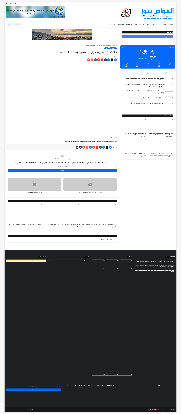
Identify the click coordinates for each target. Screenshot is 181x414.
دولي (160, 24)
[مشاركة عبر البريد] (80, 147)
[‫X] (112, 59)
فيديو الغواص (129, 24)
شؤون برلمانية (121, 24)
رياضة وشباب (148, 24)
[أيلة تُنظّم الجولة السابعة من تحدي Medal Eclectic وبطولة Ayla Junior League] (169, 105)
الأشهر (166, 73)
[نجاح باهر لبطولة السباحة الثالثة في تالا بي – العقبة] (98, 378)
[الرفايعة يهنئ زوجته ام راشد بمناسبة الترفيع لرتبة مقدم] (134, 145)
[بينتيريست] (102, 59)
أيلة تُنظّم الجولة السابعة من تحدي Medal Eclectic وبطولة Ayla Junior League (147, 103)
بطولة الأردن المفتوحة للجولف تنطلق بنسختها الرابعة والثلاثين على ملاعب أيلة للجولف (145, 97)
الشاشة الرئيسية (108, 45)
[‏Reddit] (98, 59)
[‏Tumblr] (105, 59)
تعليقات (130, 73)
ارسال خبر (17, 409)
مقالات (114, 24)
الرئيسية (114, 45)
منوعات (135, 24)
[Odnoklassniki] (92, 59)
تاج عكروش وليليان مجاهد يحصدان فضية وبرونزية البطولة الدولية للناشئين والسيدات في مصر (145, 78)
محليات (155, 24)
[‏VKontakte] (95, 59)
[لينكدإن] (108, 59)
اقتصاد (164, 24)
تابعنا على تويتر (42, 256)
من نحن (7, 409)
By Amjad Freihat (152, 409)
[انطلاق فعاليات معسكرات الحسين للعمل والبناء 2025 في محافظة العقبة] (98, 321)
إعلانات (109, 24)
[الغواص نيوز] (147, 13)
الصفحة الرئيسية (171, 24)
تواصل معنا (12, 409)
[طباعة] (77, 147)
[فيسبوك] (115, 59)
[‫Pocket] (88, 59)
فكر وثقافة (141, 24)
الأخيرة (148, 73)
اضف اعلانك (22, 409)
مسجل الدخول (108, 239)
